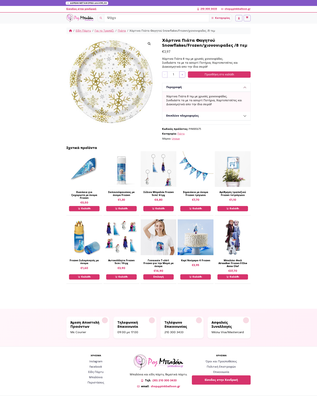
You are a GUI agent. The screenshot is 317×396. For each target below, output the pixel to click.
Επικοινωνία (221, 372)
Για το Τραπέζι (104, 31)
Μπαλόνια (96, 377)
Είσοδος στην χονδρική (81, 9)
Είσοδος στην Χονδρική (221, 380)
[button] (149, 44)
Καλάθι (86, 208)
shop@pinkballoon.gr (238, 9)
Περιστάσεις (96, 382)
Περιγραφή (174, 87)
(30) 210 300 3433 (164, 380)
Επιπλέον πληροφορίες (182, 115)
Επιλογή (158, 277)
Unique (176, 139)
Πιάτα (122, 31)
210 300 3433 (208, 9)
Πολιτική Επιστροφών (221, 366)
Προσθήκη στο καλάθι (219, 74)
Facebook (95, 366)
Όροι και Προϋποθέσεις (221, 361)
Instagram (95, 361)
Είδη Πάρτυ (83, 31)
